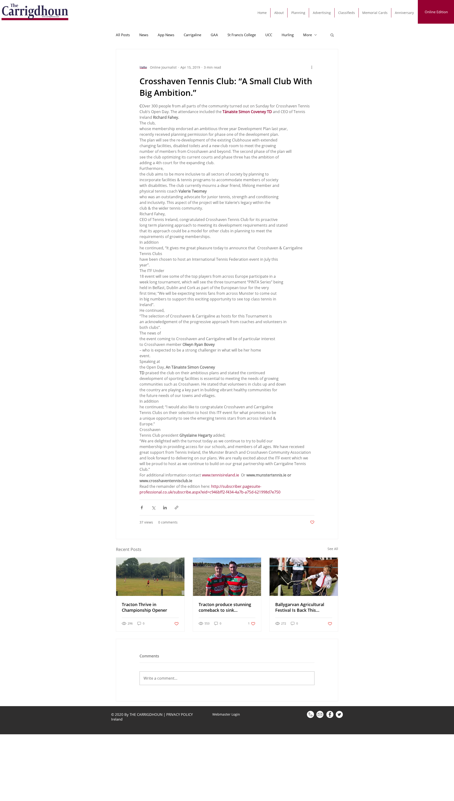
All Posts (123, 34)
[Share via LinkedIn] (165, 507)
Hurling (288, 34)
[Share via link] (176, 507)
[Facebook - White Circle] (329, 714)
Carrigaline (192, 34)
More (307, 34)
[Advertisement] (142, 767)
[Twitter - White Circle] (339, 714)
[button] (332, 35)
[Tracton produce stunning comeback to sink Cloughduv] (227, 577)
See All (332, 548)
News (143, 34)
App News (166, 34)
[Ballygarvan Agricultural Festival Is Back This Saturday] (304, 577)
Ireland (117, 719)
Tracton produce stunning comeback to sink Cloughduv (225, 607)
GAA (214, 34)
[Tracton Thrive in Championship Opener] (150, 577)
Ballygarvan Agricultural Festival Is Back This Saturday (299, 607)
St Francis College (241, 34)
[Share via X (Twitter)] (153, 507)
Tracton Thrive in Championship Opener (144, 607)
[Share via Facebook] (142, 507)
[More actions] (311, 67)
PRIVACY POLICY (179, 714)
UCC (268, 34)
